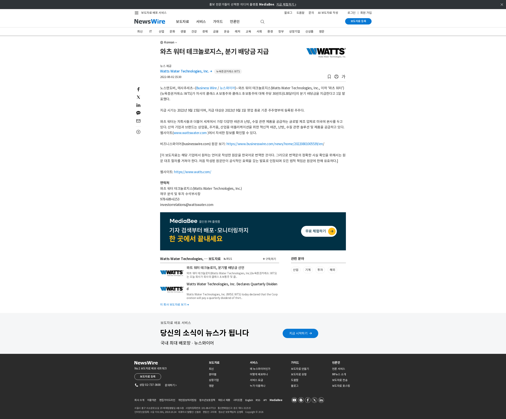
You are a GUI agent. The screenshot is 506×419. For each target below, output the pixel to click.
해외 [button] (332, 270)
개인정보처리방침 (187, 400)
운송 (226, 31)
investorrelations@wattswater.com (186, 205)
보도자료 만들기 (300, 369)
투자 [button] (320, 270)
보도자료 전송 (340, 380)
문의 (311, 13)
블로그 (288, 13)
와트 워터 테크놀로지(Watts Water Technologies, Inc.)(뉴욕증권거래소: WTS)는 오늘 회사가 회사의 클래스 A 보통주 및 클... (232, 275)
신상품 (309, 31)
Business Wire (206, 88)
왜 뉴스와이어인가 (260, 369)
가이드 (218, 21)
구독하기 (270, 259)
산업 (161, 31)
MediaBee (276, 400)
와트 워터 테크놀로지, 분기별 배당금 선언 (215, 268)
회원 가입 (366, 13)
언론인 (235, 21)
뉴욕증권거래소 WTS (228, 71)
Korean (169, 42)
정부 (281, 31)
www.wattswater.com (190, 133)
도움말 (300, 13)
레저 (237, 31)
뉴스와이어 (227, 88)
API (265, 400)
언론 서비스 (338, 369)
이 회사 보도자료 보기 (174, 304)
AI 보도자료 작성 (328, 13)
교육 (248, 31)
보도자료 (182, 21)
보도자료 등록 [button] (148, 376)
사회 (259, 31)
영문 (321, 31)
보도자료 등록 (358, 21)
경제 (205, 31)
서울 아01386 (157, 412)
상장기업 (294, 31)
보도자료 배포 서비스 (154, 13)
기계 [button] (308, 270)
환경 (270, 31)
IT (150, 31)
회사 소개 (139, 400)
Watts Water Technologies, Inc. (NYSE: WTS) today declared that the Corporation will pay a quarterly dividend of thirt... (232, 296)
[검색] (262, 22)
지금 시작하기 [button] (298, 333)
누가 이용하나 (257, 386)
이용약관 (151, 400)
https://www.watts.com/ (192, 172)
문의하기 (170, 385)
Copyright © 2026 (254, 412)
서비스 (201, 21)
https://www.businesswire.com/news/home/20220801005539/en (274, 144)
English (249, 400)
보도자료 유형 (299, 374)
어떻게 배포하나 (259, 374)
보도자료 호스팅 (341, 386)
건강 (194, 31)
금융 (215, 31)
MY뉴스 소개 (339, 374)
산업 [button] (295, 270)
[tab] (227, 362)
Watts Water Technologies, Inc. (186, 71)
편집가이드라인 (167, 400)
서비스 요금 (256, 380)
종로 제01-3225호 (242, 408)
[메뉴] (137, 13)
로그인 (351, 13)
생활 (183, 31)
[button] (329, 77)
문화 (172, 31)
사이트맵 (237, 400)
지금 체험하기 (286, 4)
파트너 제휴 (224, 400)
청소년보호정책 (207, 400)
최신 (140, 31)
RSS (229, 259)
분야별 (212, 374)
